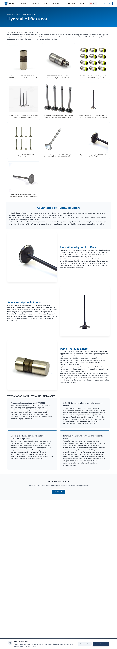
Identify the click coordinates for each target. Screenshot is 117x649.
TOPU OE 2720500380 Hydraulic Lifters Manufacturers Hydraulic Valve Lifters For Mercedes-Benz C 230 (58, 77)
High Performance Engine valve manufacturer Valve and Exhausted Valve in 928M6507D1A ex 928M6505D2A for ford (23, 116)
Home (9, 14)
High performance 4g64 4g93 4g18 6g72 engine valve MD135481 (93, 155)
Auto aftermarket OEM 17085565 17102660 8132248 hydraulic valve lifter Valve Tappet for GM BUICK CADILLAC (23, 77)
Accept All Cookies (101, 644)
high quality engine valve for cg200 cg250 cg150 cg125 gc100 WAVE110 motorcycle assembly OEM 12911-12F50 (58, 156)
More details (32, 646)
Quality (45, 3)
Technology (55, 3)
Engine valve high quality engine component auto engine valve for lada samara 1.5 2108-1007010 (93, 116)
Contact (81, 3)
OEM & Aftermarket (69, 3)
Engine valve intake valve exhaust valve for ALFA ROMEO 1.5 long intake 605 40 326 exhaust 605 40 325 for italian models (23, 195)
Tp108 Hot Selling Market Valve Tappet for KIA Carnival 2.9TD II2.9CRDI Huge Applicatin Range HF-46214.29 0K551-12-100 (93, 77)
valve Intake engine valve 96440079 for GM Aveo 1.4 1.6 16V (24, 155)
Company (23, 3)
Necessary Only (85, 644)
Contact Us (58, 492)
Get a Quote (105, 3)
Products (34, 3)
